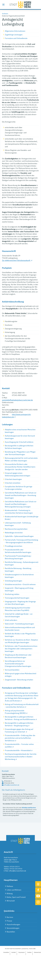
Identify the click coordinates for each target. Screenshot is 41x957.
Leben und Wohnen (14, 890)
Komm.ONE (32, 948)
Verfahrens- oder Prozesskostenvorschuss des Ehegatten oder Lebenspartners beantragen (21, 648)
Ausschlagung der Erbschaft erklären (19, 442)
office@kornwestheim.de (11, 785)
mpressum (21, 952)
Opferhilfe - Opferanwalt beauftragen (19, 536)
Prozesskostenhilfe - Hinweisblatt (18, 750)
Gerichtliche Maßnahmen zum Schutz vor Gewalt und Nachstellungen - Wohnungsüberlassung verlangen (20, 504)
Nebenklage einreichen (14, 532)
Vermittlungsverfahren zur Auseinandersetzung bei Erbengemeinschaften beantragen (18, 663)
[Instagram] (38, 902)
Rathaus (10, 886)
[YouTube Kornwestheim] (38, 896)
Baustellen (11, 932)
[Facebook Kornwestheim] (38, 890)
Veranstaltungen (13, 928)
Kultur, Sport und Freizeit (16, 897)
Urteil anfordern (11, 620)
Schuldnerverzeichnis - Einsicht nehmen (20, 584)
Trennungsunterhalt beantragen (17, 598)
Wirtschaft (11, 901)
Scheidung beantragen (13, 581)
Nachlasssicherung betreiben (16, 529)
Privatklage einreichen (13, 546)
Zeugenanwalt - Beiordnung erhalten (19, 680)
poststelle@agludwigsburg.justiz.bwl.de (17, 400)
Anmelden (6, 952)
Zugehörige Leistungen (14, 35)
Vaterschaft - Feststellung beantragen (19, 624)
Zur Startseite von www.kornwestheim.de (20, 4)
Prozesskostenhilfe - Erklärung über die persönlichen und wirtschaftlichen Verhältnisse (20, 738)
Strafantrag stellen (12, 594)
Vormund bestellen (12, 670)
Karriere (10, 917)
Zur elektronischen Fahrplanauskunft (16, 260)
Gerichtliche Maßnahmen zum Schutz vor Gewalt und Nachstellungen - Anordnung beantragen (20, 495)
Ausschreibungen (13, 924)
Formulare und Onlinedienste (16, 38)
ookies (29, 952)
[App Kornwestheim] (38, 884)
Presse (9, 921)
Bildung (10, 893)
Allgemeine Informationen (15, 31)
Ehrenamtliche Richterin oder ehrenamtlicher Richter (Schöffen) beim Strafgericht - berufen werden (20, 467)
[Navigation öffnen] (3, 4)
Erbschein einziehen (12, 483)
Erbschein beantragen (13, 479)
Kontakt (13, 952)
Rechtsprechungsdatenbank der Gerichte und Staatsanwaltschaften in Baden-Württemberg (20, 756)
